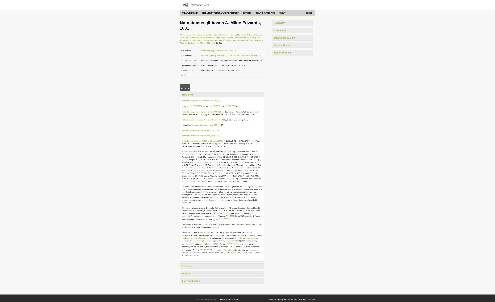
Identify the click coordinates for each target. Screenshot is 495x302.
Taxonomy (280, 23)
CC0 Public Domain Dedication (228, 300)
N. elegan (186, 238)
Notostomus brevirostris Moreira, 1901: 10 (200, 130)
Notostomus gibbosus (200, 241)
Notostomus (205, 233)
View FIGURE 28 (214, 106)
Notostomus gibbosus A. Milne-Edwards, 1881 (202, 101)
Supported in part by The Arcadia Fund (282, 300)
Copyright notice (191, 281)
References (188, 266)
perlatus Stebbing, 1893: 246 (204, 125)
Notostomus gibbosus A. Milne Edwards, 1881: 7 (203, 141)
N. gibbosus (201, 238)
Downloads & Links (284, 38)
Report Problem (282, 52)
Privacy (299, 300)
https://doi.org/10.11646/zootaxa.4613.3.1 (219, 51)
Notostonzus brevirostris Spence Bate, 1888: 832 (203, 120)
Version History (282, 45)
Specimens (280, 30)
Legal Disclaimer (309, 300)
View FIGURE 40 (230, 106)
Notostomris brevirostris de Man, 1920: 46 (200, 136)
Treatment (187, 94)
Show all (185, 89)
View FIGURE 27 (195, 106)
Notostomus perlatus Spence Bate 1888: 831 (201, 112)
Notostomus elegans (249, 238)
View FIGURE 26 (231, 243)
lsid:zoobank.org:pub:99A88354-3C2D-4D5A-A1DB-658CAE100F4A (230, 56)
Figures (186, 273)
